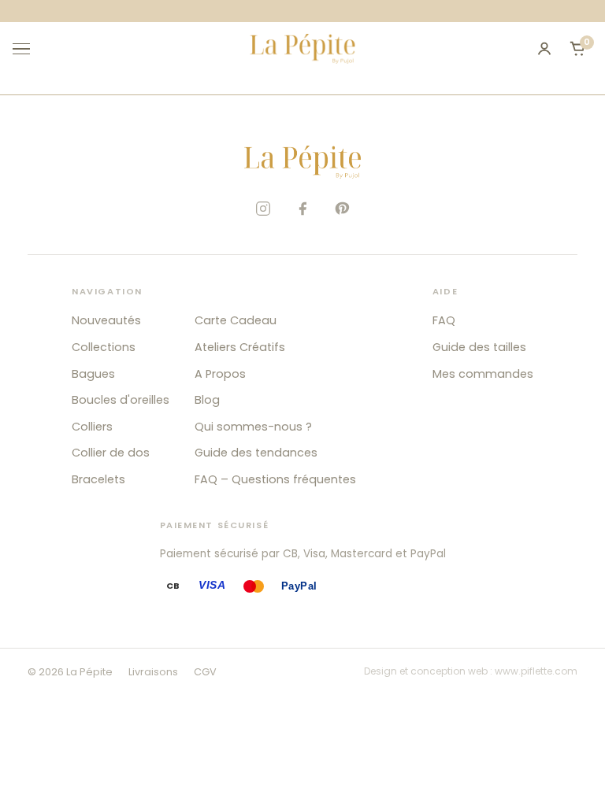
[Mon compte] (544, 49)
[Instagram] (263, 208)
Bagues (93, 374)
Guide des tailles (479, 347)
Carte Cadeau (236, 320)
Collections (103, 347)
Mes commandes (482, 374)
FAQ (443, 320)
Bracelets (98, 479)
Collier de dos (111, 452)
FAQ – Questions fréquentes (275, 479)
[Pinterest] (342, 208)
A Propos (220, 374)
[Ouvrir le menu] (28, 49)
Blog (207, 400)
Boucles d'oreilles (120, 400)
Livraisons (153, 671)
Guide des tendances (256, 452)
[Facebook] (302, 208)
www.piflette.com (536, 671)
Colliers (92, 426)
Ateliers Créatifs (240, 347)
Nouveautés (106, 320)
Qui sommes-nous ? (253, 426)
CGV (205, 671)
